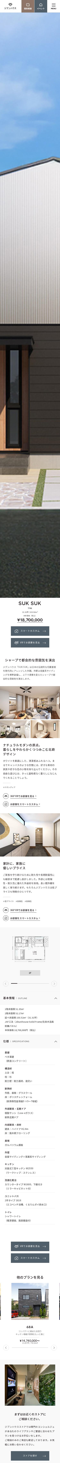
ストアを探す (30, 1455)
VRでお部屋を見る (30, 642)
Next (54, 984)
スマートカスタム (30, 631)
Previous (6, 984)
